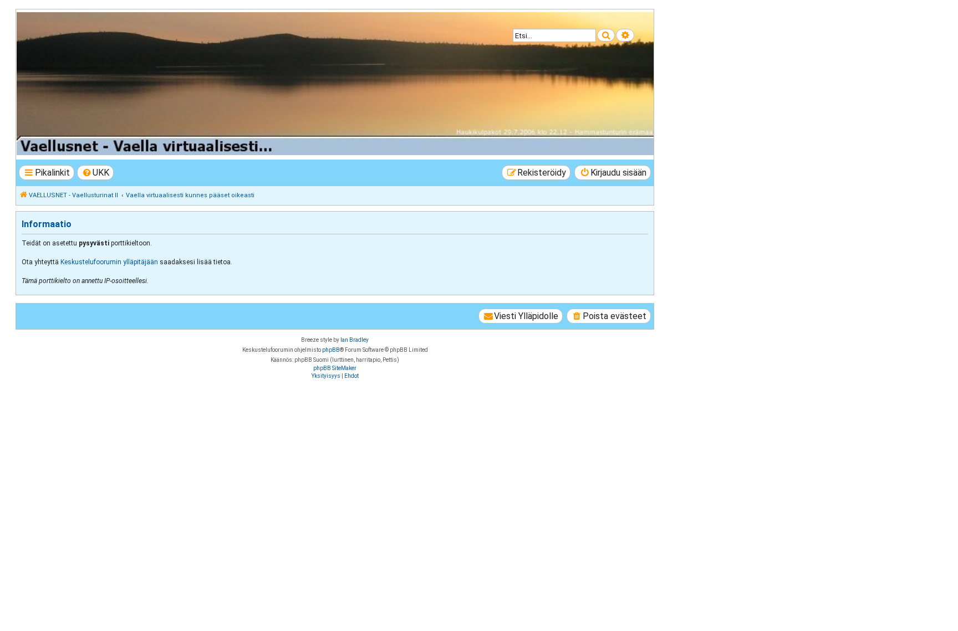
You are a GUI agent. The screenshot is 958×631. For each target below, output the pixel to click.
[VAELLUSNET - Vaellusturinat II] (334, 83)
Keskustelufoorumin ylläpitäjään (109, 262)
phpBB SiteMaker (334, 368)
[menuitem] (95, 172)
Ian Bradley (354, 340)
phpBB (331, 350)
